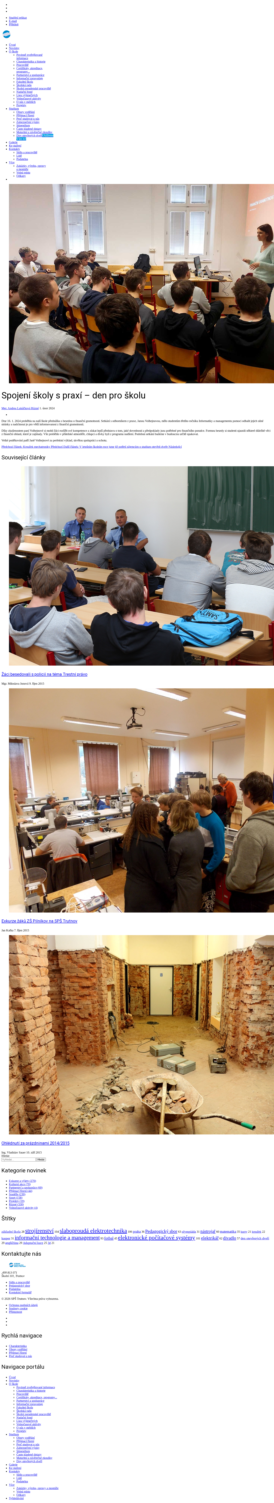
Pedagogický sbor (161, 1231)
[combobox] (18, 1160)
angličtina (11, 1243)
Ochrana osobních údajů (23, 1305)
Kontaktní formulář (20, 1292)
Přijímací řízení (25, 115)
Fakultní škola (24, 81)
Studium (14, 108)
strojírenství (39, 1230)
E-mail (13, 21)
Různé (35, 408)
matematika (228, 1231)
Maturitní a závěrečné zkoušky (34, 132)
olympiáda (189, 1231)
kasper (5, 1238)
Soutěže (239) (17, 1194)
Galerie (13, 142)
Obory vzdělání (25, 112)
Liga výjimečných (27, 95)
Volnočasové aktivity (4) (23, 1207)
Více (12, 162)
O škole (13, 51)
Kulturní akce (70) (20, 1184)
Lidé (19, 155)
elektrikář (210, 1238)
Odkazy (21, 175)
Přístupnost (15, 1311)
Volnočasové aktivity (28, 98)
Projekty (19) (16, 1201)
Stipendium (23, 125)
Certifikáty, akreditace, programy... (29, 70)
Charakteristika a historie (30, 61)
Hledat (5, 1155)
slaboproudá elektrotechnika (93, 1230)
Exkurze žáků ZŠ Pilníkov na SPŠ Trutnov (39, 921)
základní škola (11, 1231)
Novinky (14, 48)
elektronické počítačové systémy (156, 1237)
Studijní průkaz (18, 17)
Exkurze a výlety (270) (22, 1180)
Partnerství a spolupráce (30, 75)
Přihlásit (13, 24)
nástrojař (207, 1231)
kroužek (256, 1231)
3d (49, 1242)
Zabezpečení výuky (28, 122)
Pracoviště (22, 65)
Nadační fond (24, 91)
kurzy (244, 1231)
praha (137, 1231)
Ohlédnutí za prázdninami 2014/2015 (35, 1143)
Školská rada (24, 85)
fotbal (109, 1238)
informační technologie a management (57, 1238)
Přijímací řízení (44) (20, 1191)
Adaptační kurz (33, 1243)
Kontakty (14, 149)
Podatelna (22, 159)
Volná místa (23, 172)
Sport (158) (15, 1197)
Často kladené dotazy (29, 128)
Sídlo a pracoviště (26, 152)
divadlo (229, 1238)
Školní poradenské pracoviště (33, 88)
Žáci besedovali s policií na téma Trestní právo (44, 674)
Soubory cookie (18, 1308)
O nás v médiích (26, 101)
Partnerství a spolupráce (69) (25, 1187)
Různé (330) (16, 1204)
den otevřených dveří (255, 1238)
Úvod (12, 44)
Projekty (21, 105)
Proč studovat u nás (27, 118)
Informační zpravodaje (29, 78)
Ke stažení (15, 145)
